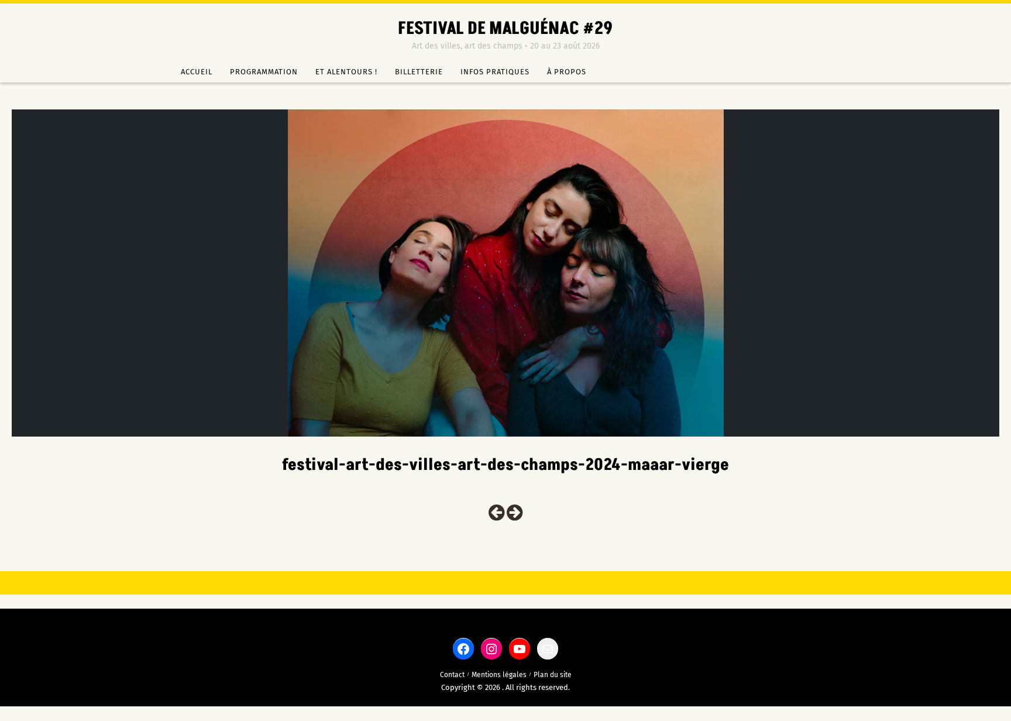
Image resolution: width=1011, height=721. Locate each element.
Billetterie (419, 71)
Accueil (196, 71)
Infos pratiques (494, 71)
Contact (452, 675)
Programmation (264, 71)
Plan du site (553, 675)
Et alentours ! (346, 71)
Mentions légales (499, 675)
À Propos (566, 71)
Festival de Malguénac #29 (505, 28)
